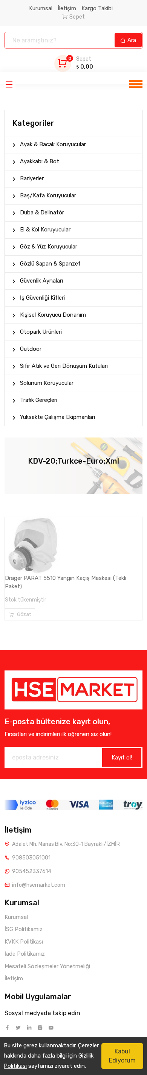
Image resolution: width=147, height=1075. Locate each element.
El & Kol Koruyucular (45, 229)
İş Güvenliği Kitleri (42, 297)
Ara (131, 40)
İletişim (67, 8)
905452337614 (31, 871)
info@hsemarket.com (38, 885)
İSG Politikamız (24, 929)
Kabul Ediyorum (122, 1056)
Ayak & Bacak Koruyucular (53, 144)
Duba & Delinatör (42, 212)
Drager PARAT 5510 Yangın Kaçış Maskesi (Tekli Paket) (65, 582)
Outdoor (30, 348)
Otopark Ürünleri (41, 331)
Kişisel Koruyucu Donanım (53, 314)
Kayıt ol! (122, 757)
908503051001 (31, 858)
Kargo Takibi (97, 8)
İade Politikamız (25, 953)
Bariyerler (32, 178)
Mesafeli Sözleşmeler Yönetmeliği (47, 966)
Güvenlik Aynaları (41, 280)
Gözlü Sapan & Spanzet (50, 263)
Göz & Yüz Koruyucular (48, 246)
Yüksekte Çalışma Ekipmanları (57, 417)
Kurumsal (40, 8)
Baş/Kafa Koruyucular (48, 195)
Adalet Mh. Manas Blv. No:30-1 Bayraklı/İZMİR (66, 844)
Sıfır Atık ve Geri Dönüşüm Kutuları (64, 365)
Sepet (77, 16)
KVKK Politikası (24, 941)
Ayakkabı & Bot (39, 161)
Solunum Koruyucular (47, 383)
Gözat (23, 614)
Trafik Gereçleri (38, 400)
